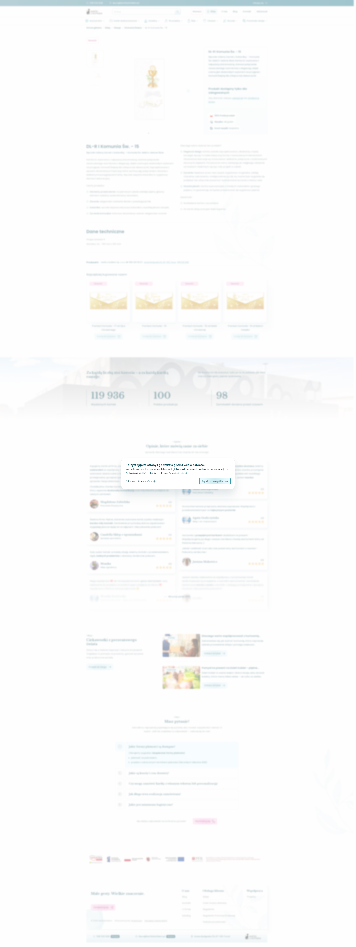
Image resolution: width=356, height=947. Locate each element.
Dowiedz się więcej (178, 473)
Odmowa (130, 481)
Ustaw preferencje (147, 481)
